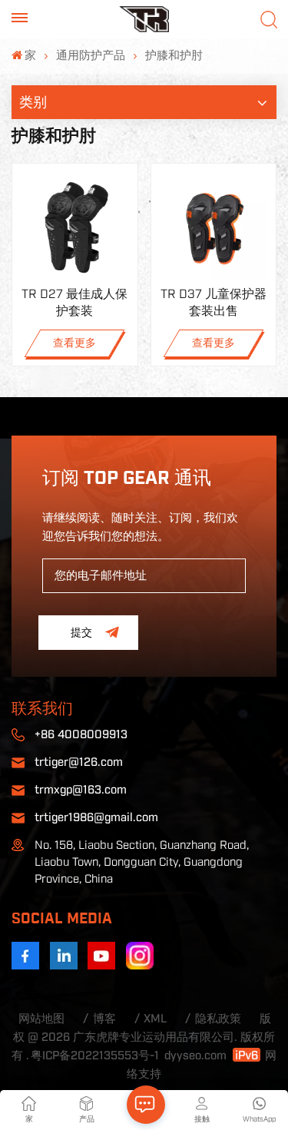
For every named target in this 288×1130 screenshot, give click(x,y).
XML (155, 1019)
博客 (104, 1019)
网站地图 (41, 1019)
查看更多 (74, 343)
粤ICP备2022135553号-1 (95, 1056)
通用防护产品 (90, 55)
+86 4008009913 (81, 734)
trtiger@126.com (79, 762)
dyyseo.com (195, 1056)
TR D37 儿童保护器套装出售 (213, 302)
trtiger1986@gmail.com (96, 817)
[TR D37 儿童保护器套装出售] (214, 226)
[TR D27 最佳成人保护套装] (75, 226)
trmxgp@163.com (81, 790)
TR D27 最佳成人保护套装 (74, 302)
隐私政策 (218, 1019)
